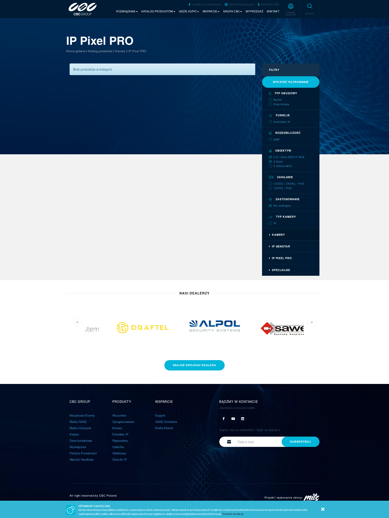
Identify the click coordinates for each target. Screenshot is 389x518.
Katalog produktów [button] (157, 11)
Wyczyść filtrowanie (291, 82)
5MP (277, 139)
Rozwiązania (78, 447)
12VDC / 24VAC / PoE (289, 183)
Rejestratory (120, 440)
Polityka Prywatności (83, 453)
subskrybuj (300, 442)
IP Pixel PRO (137, 51)
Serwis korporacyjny (241, 4)
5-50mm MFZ (283, 166)
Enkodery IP (120, 434)
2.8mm (278, 161)
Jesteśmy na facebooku (206, 4)
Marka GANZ (78, 421)
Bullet (278, 99)
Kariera (74, 434)
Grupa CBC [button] (231, 11)
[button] (290, 9)
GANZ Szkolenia (166, 421)
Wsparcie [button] (210, 11)
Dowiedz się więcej (232, 514)
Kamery (120, 51)
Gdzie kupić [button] (188, 11)
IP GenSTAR (280, 246)
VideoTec (118, 447)
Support (160, 415)
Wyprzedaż (254, 11)
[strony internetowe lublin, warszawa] (311, 497)
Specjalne (280, 270)
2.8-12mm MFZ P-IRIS (289, 157)
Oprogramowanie (123, 421)
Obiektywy (119, 453)
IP (275, 223)
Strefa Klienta (164, 428)
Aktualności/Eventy (82, 415)
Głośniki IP (119, 459)
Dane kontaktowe (81, 440)
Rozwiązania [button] (125, 11)
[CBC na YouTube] (233, 418)
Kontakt (273, 11)
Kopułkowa (281, 104)
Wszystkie (119, 415)
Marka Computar (80, 428)
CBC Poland (107, 495)
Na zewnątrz (282, 205)
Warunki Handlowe (81, 459)
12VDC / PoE (283, 188)
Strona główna (75, 51)
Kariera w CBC (269, 4)
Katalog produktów (100, 51)
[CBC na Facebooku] (223, 418)
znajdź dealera (194, 365)
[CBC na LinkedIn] (242, 418)
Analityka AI (282, 121)
